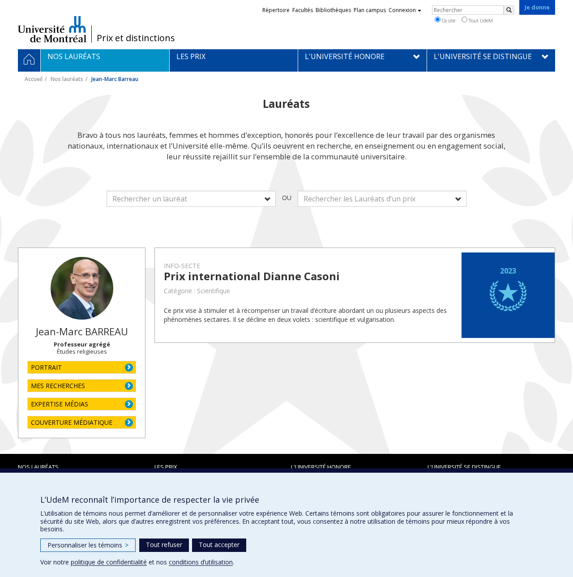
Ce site (447, 20)
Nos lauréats (67, 79)
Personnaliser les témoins (87, 545)
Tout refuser (164, 544)
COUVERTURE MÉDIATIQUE (71, 422)
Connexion (402, 10)
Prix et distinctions (136, 38)
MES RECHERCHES (58, 385)
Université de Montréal (52, 29)
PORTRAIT (46, 367)
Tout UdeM (480, 20)
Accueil (34, 79)
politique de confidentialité (109, 562)
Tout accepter (219, 544)
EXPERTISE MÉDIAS (59, 404)
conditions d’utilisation (201, 562)
